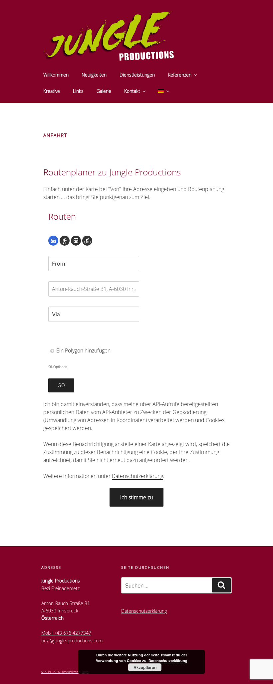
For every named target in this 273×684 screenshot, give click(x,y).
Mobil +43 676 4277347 (66, 633)
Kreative (51, 91)
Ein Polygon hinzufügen (83, 350)
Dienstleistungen (137, 75)
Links (78, 91)
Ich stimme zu (136, 497)
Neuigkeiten (94, 75)
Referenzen (179, 75)
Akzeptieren (145, 667)
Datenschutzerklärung (137, 476)
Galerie (104, 91)
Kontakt (132, 91)
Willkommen (56, 75)
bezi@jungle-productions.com (72, 640)
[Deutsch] (163, 91)
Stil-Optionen (57, 367)
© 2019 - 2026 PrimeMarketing (60, 672)
